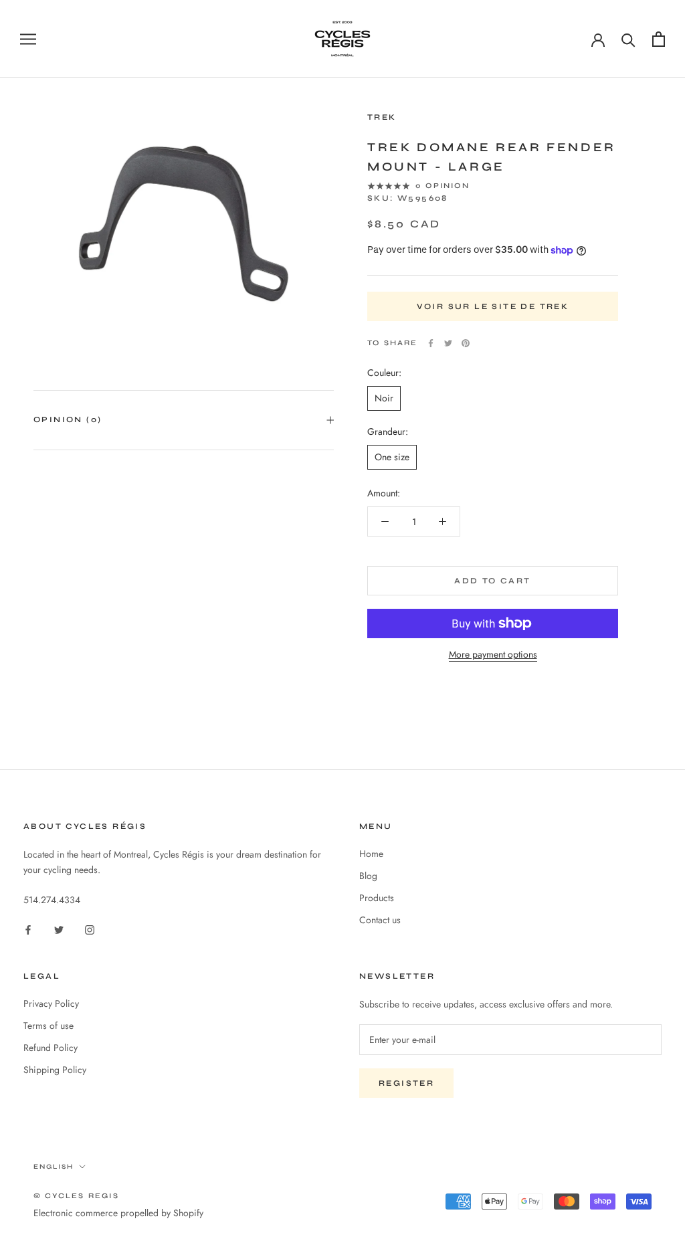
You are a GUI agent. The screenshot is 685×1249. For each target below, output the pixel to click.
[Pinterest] (466, 343)
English (53, 1167)
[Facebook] (431, 343)
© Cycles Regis (76, 1195)
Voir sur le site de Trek (493, 306)
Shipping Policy (54, 1069)
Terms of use (48, 1025)
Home (371, 853)
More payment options (493, 654)
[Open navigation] (28, 38)
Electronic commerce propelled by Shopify (118, 1213)
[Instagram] (89, 929)
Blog (368, 875)
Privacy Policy (51, 1003)
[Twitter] (448, 343)
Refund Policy (50, 1047)
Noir (384, 398)
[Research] (628, 39)
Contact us (380, 920)
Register (406, 1083)
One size (392, 457)
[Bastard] (658, 39)
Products (376, 897)
